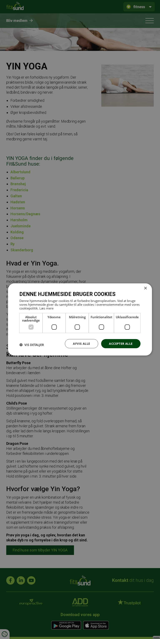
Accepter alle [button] (120, 343)
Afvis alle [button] (81, 343)
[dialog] (80, 319)
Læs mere (46, 308)
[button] (31, 344)
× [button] (145, 288)
